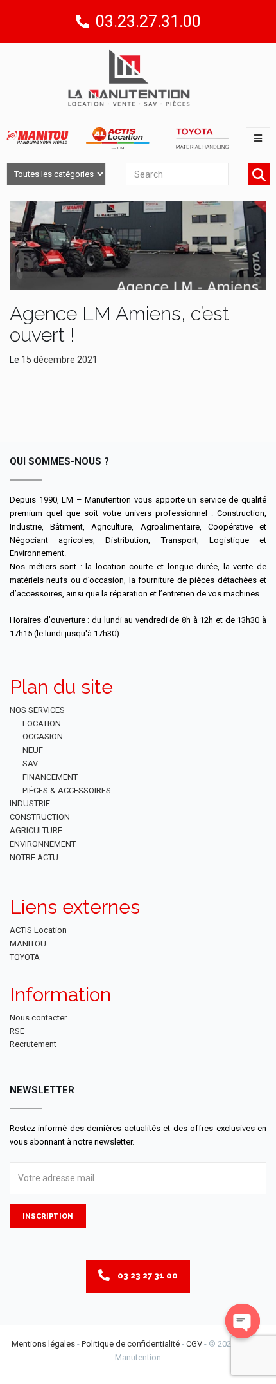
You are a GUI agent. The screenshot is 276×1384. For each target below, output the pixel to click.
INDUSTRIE (30, 803)
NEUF (32, 750)
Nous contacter (38, 1017)
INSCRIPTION (47, 1216)
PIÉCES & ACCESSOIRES (66, 790)
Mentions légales (43, 1344)
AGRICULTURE (36, 830)
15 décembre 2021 (59, 360)
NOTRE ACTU (34, 857)
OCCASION (42, 736)
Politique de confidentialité (131, 1344)
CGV (194, 1344)
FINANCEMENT (50, 777)
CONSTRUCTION (40, 817)
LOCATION (41, 723)
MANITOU (28, 943)
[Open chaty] (242, 1321)
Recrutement (33, 1044)
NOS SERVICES (37, 710)
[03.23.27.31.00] (82, 21)
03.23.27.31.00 (148, 21)
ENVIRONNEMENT (43, 844)
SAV (30, 763)
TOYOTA (25, 957)
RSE (17, 1031)
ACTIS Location (38, 930)
